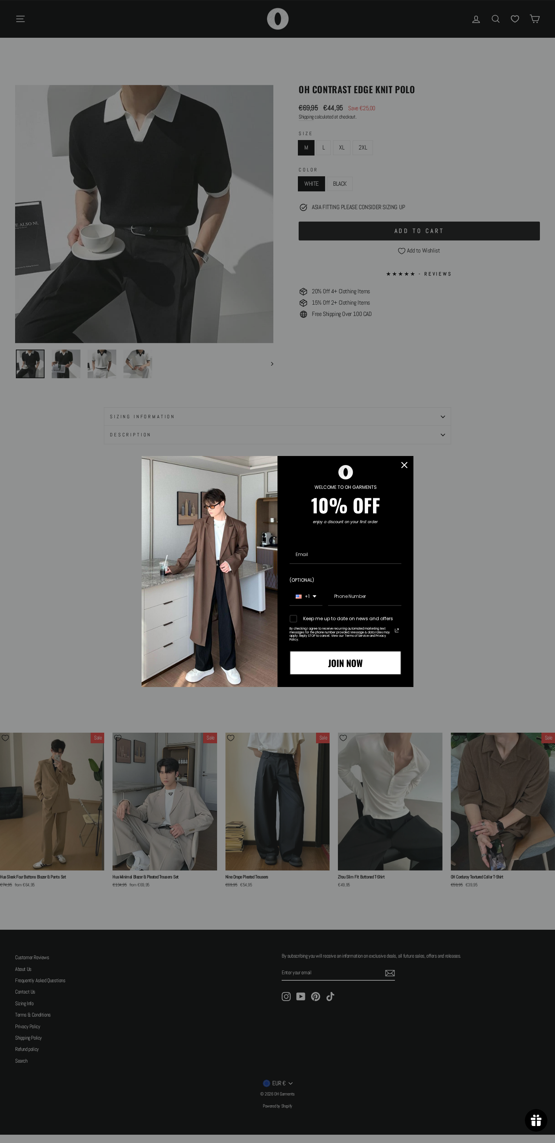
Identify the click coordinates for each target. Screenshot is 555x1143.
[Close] (404, 465)
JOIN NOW (345, 663)
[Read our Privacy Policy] (396, 630)
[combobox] (306, 597)
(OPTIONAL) (302, 580)
